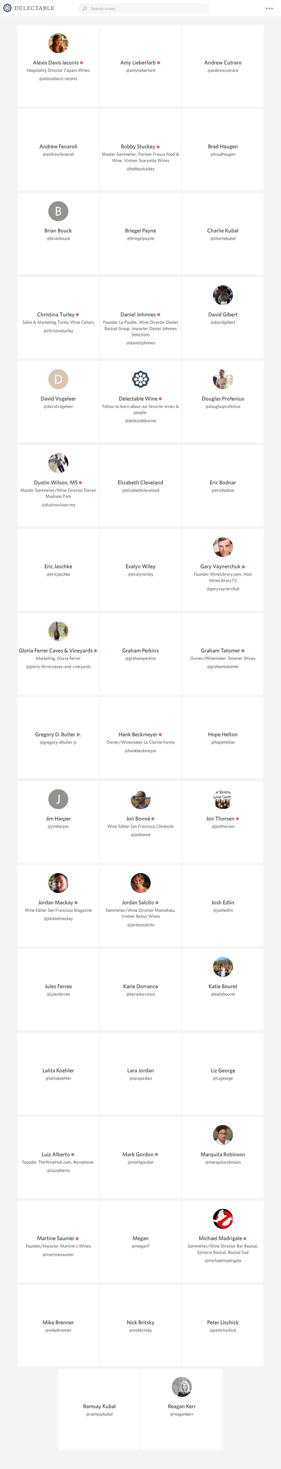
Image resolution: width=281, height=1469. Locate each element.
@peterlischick (223, 1330)
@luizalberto (58, 1170)
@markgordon (140, 1162)
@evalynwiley (140, 574)
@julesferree (58, 994)
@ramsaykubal (99, 1414)
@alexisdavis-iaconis (58, 78)
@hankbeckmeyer (141, 750)
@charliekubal (223, 238)
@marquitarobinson (223, 1162)
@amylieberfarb (140, 70)
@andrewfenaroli (58, 154)
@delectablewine (140, 420)
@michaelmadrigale (223, 1260)
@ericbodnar (223, 490)
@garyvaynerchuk (223, 588)
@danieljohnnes (140, 342)
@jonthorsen (223, 826)
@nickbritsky (140, 1330)
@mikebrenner (58, 1330)
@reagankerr (181, 1414)
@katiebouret (223, 994)
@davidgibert (222, 322)
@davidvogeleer (58, 406)
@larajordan (140, 1078)
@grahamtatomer (223, 666)
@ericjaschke (58, 574)
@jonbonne (141, 834)
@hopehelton (223, 742)
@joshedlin (223, 910)
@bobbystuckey (141, 168)
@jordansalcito (140, 924)
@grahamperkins (140, 658)
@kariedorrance (140, 994)
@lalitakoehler (58, 1078)
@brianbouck (58, 238)
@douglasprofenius (222, 406)
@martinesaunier (58, 1254)
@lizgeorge (223, 1078)
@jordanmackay (58, 918)
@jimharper (58, 826)
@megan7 (140, 1246)
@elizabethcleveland (140, 490)
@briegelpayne (140, 238)
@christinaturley (58, 330)
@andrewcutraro (222, 70)
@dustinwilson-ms (58, 504)
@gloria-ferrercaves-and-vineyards (58, 666)
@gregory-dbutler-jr (58, 742)
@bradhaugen (222, 154)
